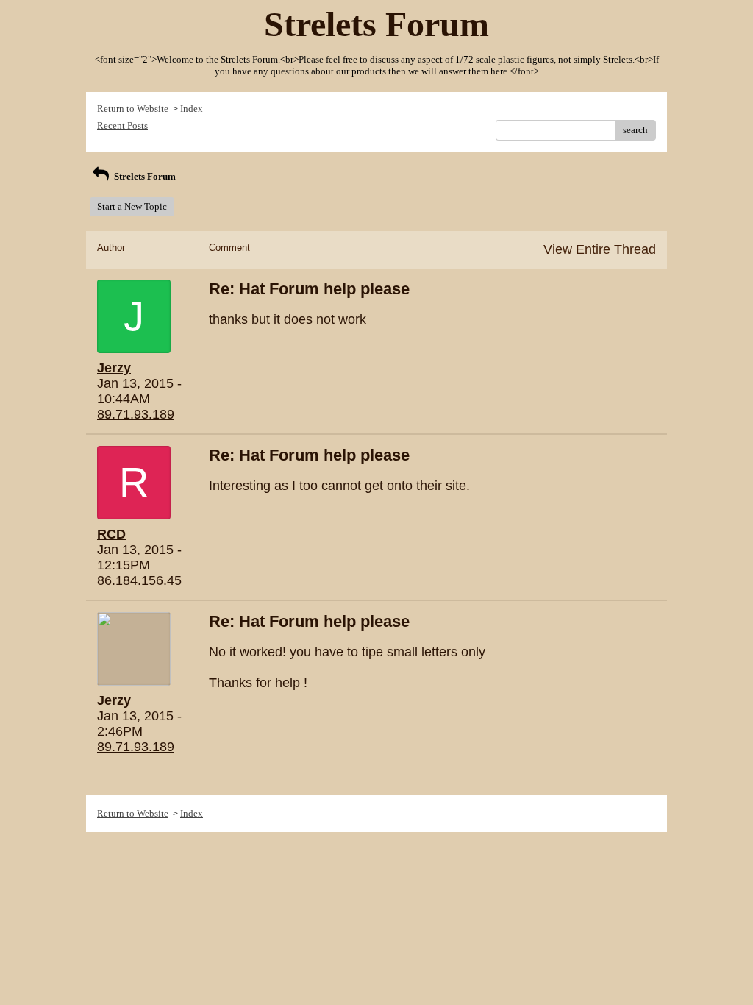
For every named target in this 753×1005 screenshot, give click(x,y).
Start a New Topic (132, 206)
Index (191, 108)
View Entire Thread (599, 249)
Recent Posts (122, 125)
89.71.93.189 (135, 414)
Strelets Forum (144, 176)
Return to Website (132, 108)
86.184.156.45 (139, 580)
